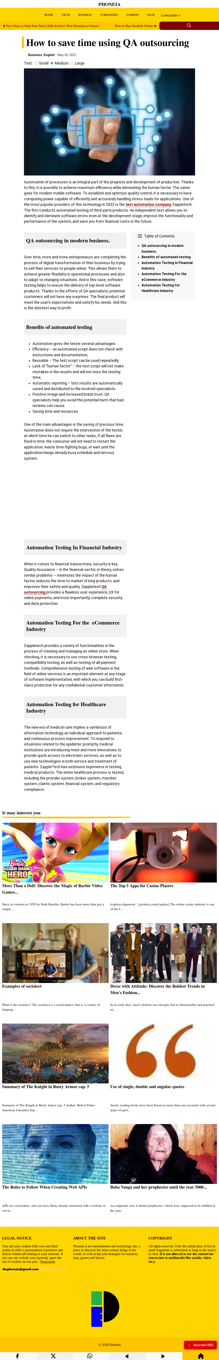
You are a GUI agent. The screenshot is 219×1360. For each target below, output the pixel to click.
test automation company (148, 204)
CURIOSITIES (109, 15)
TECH (66, 15)
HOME (48, 15)
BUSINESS (85, 15)
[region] (163, 337)
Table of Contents (159, 236)
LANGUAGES (169, 15)
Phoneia (109, 4)
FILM (151, 15)
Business (35, 55)
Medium (62, 63)
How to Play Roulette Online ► (136, 26)
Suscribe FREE (203, 1345)
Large (79, 63)
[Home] (201, 1358)
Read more (47, 1261)
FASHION (133, 15)
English (49, 55)
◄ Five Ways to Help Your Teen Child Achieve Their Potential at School (50, 26)
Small (44, 63)
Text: (28, 63)
